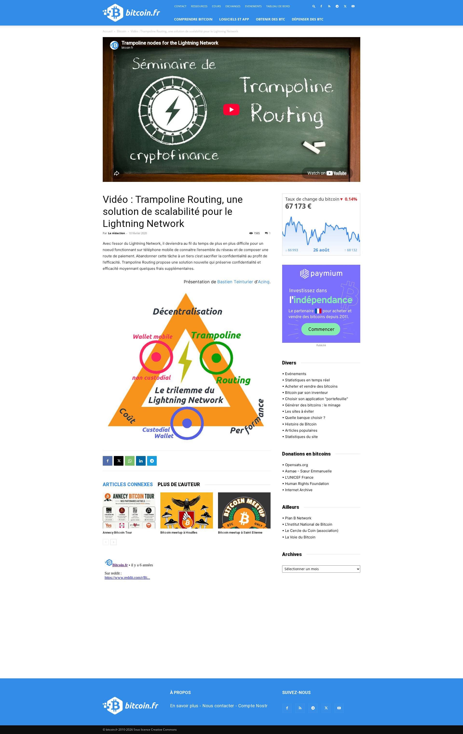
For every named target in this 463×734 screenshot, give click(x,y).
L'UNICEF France (299, 477)
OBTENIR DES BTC (270, 19)
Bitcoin (121, 31)
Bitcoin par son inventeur (306, 392)
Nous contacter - (219, 705)
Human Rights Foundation (307, 483)
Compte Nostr (253, 705)
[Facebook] (321, 6)
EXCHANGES (232, 6)
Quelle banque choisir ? (305, 417)
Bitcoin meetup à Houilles (178, 532)
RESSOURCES (199, 6)
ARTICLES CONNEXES (128, 484)
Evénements (295, 373)
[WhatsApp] (130, 461)
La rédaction (116, 233)
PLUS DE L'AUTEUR (179, 484)
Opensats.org (296, 465)
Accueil (107, 31)
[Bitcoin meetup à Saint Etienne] (244, 510)
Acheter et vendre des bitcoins (311, 386)
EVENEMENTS (253, 6)
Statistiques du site (301, 436)
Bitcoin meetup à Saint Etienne (240, 532)
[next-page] (113, 542)
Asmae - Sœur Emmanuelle (308, 471)
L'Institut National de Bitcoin (308, 524)
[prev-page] (106, 542)
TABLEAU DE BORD (278, 6)
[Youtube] (353, 6)
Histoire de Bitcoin (301, 424)
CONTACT (180, 6)
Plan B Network (298, 518)
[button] (314, 6)
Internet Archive (299, 490)
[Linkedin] (141, 461)
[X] (345, 6)
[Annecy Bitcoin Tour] (129, 510)
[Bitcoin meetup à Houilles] (186, 510)
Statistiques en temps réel (307, 380)
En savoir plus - (185, 705)
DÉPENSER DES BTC (307, 19)
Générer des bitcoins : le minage (312, 405)
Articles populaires (301, 430)
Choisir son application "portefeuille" (316, 399)
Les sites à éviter (299, 411)
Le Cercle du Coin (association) (311, 530)
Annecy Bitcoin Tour (117, 532)
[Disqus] (187, 617)
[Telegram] (337, 6)
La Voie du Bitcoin (300, 537)
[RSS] (329, 6)
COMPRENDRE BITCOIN (193, 19)
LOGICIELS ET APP (234, 19)
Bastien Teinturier (235, 281)
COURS (216, 6)
